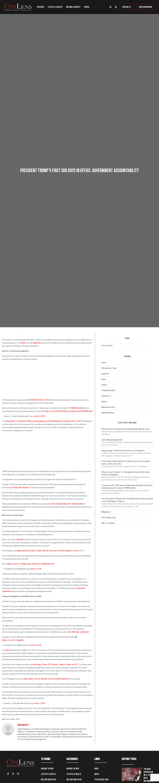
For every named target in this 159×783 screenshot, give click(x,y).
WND (135, 423)
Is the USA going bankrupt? (112, 440)
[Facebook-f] (8, 773)
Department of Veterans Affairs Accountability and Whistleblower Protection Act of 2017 (43, 421)
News (103, 379)
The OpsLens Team (109, 368)
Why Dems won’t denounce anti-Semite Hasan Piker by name (125, 429)
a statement (36, 343)
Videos (86, 7)
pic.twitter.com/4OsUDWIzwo (80, 411)
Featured (40, 7)
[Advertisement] (47, 380)
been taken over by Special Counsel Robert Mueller (46, 679)
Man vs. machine (108, 523)
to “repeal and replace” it (20, 487)
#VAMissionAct (77, 408)
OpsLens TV (106, 396)
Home (103, 363)
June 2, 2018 (39, 703)
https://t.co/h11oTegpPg (17, 564)
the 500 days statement (78, 632)
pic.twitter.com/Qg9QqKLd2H (41, 564)
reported (20, 539)
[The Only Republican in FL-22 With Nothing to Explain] (132, 774)
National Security (73, 7)
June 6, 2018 (39, 416)
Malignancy (105, 512)
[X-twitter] (13, 773)
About (96, 774)
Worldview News (107, 413)
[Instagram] (18, 773)
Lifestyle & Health (55, 7)
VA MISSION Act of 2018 (39, 400)
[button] (110, 7)
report (7, 650)
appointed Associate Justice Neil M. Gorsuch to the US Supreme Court (47, 550)
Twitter (22, 343)
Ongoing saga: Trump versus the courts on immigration (122, 451)
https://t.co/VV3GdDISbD (56, 411)
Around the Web (47, 768)
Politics (104, 385)
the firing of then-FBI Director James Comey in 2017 (55, 664)
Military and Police (48, 779)
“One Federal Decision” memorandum (67, 504)
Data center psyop (108, 518)
